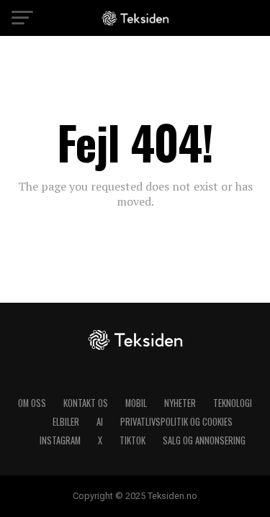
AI (99, 422)
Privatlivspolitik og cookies (176, 422)
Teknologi (232, 403)
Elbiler (66, 422)
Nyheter (180, 403)
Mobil (136, 403)
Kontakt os (85, 403)
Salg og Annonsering (204, 440)
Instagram (60, 440)
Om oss (32, 403)
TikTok (132, 440)
